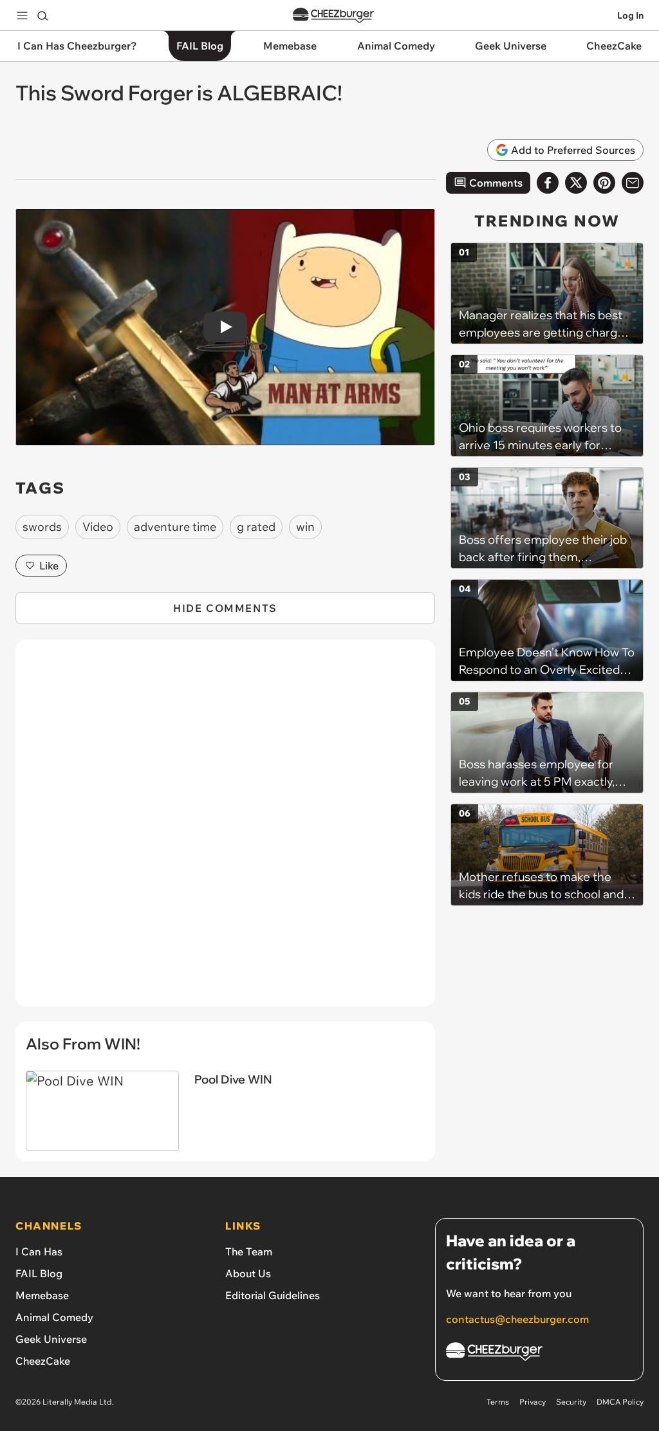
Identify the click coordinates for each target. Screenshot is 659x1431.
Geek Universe (51, 1339)
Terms (498, 1402)
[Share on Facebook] (548, 183)
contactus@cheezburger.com (517, 1319)
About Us (248, 1273)
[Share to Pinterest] (604, 183)
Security (571, 1402)
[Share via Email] (633, 183)
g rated (256, 526)
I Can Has (38, 1251)
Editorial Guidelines (272, 1295)
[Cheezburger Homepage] (333, 16)
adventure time (175, 526)
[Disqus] (225, 830)
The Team (248, 1251)
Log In (630, 15)
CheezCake (42, 1360)
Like (49, 565)
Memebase (42, 1295)
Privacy (532, 1402)
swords (42, 526)
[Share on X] (576, 183)
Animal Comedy (54, 1317)
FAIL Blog (38, 1273)
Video (97, 526)
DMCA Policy (620, 1402)
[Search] (42, 15)
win (305, 526)
